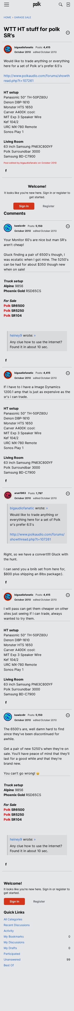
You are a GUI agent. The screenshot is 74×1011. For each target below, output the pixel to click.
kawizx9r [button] (19, 225)
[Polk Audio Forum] (36, 4)
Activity (9, 930)
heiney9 (16, 335)
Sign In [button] (24, 206)
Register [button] (48, 206)
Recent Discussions (17, 925)
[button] (67, 33)
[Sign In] (68, 4)
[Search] (60, 4)
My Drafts (37, 948)
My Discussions (14, 942)
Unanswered (37, 959)
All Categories (13, 919)
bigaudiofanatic (22, 508)
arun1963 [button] (20, 493)
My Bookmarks (37, 936)
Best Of (9, 965)
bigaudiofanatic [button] (23, 47)
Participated (12, 953)
